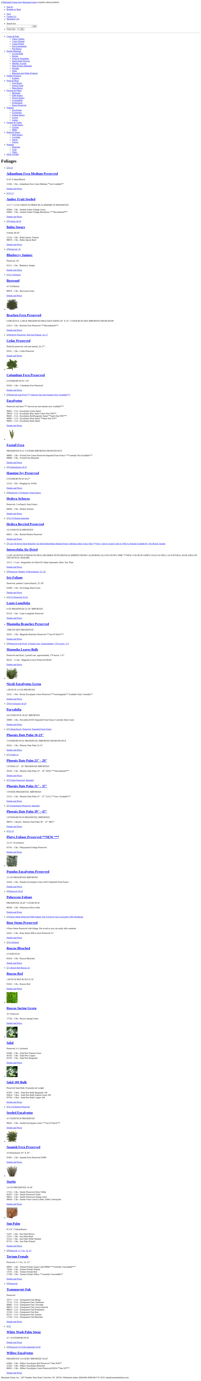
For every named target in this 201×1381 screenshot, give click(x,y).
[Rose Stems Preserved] (45, 917)
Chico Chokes (18, 39)
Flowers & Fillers (14, 90)
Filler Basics (17, 95)
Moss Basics (17, 88)
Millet (14, 130)
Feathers (15, 78)
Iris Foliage (15, 577)
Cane (14, 149)
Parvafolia (14, 709)
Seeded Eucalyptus (20, 1112)
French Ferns (17, 85)
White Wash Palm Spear (24, 1332)
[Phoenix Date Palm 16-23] (29, 729)
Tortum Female (17, 1256)
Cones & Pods (13, 36)
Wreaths (15, 68)
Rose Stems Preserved (22, 922)
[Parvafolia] (16, 703)
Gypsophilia (17, 100)
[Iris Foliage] (26, 572)
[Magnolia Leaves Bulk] (38, 643)
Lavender (16, 137)
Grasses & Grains (14, 122)
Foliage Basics (18, 115)
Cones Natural (18, 41)
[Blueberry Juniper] (14, 249)
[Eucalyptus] (38, 395)
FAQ (9, 14)
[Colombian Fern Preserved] (12, 369)
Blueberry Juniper (20, 255)
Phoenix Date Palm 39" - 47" (27, 811)
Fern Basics (17, 83)
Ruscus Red (15, 973)
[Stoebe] (12, 1176)
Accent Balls (17, 53)
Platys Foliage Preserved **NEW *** (33, 837)
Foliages (10, 108)
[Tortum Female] (19, 1250)
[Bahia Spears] (14, 221)
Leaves (15, 117)
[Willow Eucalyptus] (23, 1347)
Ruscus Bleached (18, 948)
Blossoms (16, 93)
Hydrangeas (17, 103)
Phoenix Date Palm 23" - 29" (27, 760)
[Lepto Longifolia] (17, 597)
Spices (15, 139)
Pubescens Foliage (19, 897)
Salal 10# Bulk (17, 1082)
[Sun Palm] (12, 1218)
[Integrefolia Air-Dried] (86, 544)
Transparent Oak (19, 1289)
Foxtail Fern (15, 445)
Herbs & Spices (13, 132)
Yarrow (15, 142)
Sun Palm (13, 1223)
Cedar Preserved (18, 340)
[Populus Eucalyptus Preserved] (12, 866)
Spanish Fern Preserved (23, 1147)
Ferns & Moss (13, 80)
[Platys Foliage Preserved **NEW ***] (10, 831)
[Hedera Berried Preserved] (18, 518)
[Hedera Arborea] (24, 493)
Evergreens (17, 112)
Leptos (15, 120)
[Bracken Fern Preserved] (12, 309)
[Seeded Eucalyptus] (18, 1107)
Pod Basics (17, 49)
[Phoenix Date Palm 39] (23, 806)
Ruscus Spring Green (21, 1008)
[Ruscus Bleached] (13, 942)
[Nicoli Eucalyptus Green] (12, 678)
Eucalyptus (17, 110)
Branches (16, 147)
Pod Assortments (19, 46)
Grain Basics (17, 125)
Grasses (15, 127)
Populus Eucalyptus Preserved (28, 871)
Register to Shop (14, 9)
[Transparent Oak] (12, 1283)
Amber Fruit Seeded (21, 199)
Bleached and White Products (25, 73)
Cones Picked (18, 44)
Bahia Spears (16, 227)
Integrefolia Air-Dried (22, 549)
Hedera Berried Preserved (25, 524)
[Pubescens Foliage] (15, 891)
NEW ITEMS (13, 154)
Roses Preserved (19, 105)
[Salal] (12, 1037)
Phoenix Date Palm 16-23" (25, 735)
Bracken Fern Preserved (24, 315)
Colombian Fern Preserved (26, 375)
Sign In (10, 7)
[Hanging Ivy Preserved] (17, 467)
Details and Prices (14, 189)
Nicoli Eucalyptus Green (24, 684)
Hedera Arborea (18, 498)
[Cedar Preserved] (27, 335)
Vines (14, 152)
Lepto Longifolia (18, 603)
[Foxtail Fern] (12, 439)
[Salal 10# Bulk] (12, 1076)
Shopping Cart (13, 19)
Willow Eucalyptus (20, 1353)
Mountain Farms (29, 2)
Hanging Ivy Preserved (23, 473)
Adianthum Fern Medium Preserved (32, 173)
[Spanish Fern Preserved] (12, 1141)
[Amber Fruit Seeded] (10, 193)
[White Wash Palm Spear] (9, 1326)
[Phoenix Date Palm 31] (20, 780)
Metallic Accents (19, 63)
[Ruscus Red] (18, 968)
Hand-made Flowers (21, 61)
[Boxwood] (14, 275)
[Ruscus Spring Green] (12, 1002)
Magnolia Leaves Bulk (22, 649)
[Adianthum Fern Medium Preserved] (10, 168)
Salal (10, 1042)
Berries (15, 56)
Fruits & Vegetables (20, 58)
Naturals (10, 144)
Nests (14, 71)
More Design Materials (22, 66)
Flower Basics (18, 98)
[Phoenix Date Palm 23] (12, 755)
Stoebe (11, 1181)
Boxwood (13, 280)
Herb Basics (17, 135)
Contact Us (11, 16)
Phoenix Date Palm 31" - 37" (27, 786)
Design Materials (14, 51)
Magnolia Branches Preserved (28, 624)
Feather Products (14, 76)
